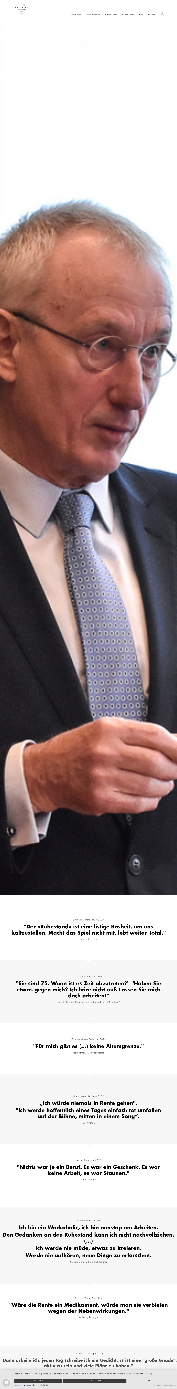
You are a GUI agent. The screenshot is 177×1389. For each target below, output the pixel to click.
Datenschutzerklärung (168, 1385)
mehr (150, 1380)
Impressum (157, 1385)
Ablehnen (38, 1380)
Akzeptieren (94, 1380)
